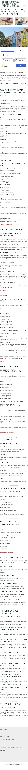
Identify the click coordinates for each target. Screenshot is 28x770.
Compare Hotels (4, 361)
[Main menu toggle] (24, 4)
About (1, 753)
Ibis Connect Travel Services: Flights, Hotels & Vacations (10, 4)
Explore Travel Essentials (6, 552)
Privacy (1, 757)
